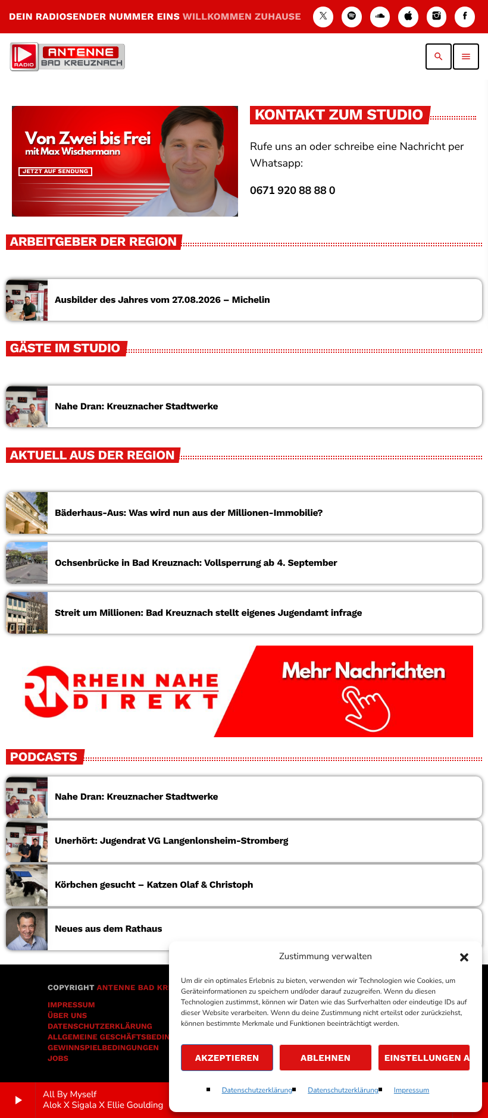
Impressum (412, 1090)
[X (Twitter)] (323, 17)
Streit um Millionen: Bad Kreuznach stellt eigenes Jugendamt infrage (208, 612)
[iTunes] (408, 17)
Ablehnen (326, 1058)
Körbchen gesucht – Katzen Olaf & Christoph (154, 884)
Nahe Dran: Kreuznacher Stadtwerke (136, 406)
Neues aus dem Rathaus (108, 928)
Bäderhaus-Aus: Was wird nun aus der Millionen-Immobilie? (189, 512)
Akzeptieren (227, 1058)
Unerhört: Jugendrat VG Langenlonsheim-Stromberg (171, 840)
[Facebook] (465, 17)
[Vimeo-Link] (67, 56)
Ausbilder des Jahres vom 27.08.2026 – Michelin (162, 299)
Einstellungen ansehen (427, 1058)
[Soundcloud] (380, 17)
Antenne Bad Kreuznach (151, 988)
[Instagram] (437, 17)
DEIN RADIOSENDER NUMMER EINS (155, 16)
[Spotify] (352, 17)
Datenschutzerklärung (257, 1090)
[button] (464, 957)
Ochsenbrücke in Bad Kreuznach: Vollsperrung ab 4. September (196, 562)
